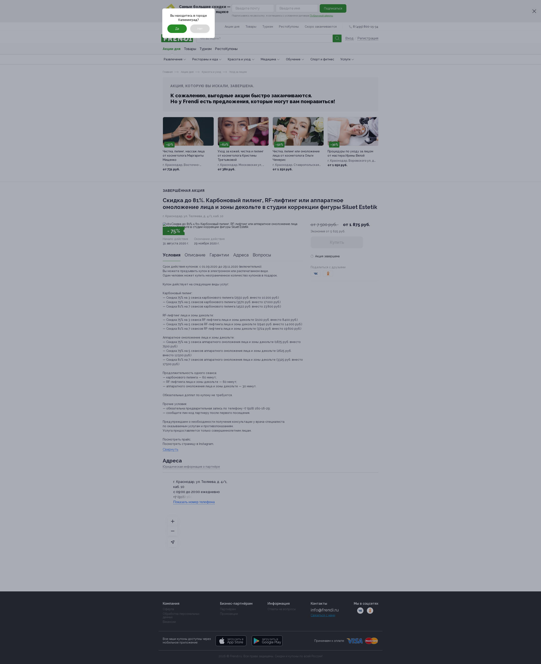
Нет (200, 28)
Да (177, 28)
